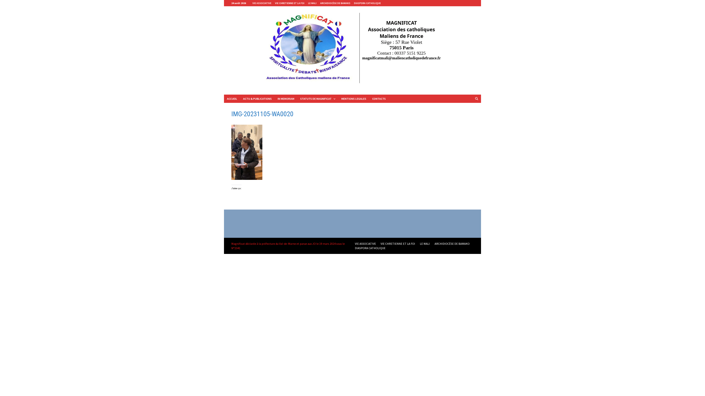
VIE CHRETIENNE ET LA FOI (289, 3)
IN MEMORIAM (286, 98)
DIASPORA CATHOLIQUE (367, 3)
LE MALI (312, 3)
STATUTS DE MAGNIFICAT (316, 98)
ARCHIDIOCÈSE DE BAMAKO (335, 3)
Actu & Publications (257, 98)
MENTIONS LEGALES (353, 98)
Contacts (379, 98)
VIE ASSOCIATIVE (261, 3)
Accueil (232, 98)
